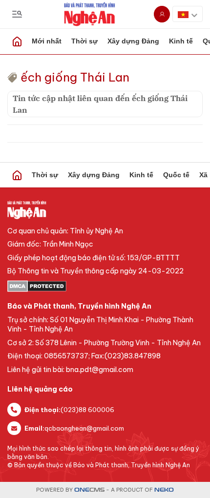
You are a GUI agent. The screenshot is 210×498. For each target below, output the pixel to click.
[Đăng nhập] (162, 14)
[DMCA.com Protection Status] (105, 286)
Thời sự (84, 41)
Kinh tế (141, 175)
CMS (89, 490)
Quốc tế (176, 175)
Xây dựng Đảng (133, 41)
